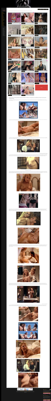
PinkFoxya (23, 71)
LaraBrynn (10, 23)
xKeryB (36, 23)
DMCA (47, 398)
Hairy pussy (3, 19)
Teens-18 (3, 22)
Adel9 (9, 35)
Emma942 (10, 71)
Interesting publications (4, 35)
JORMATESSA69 (37, 47)
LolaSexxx (10, 47)
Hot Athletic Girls (4, 32)
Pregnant (3, 16)
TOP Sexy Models (4, 34)
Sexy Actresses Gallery (4, 30)
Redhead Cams (3, 13)
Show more (41, 87)
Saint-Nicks (10, 95)
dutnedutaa (37, 35)
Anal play (3, 24)
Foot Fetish (3, 25)
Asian (2, 14)
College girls (3, 17)
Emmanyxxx (23, 23)
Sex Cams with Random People (4, 28)
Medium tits (3, 20)
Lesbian (2, 15)
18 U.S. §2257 (49, 398)
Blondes (2, 12)
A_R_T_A (23, 35)
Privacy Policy (45, 398)
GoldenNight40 (23, 47)
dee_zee (9, 83)
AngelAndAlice (37, 83)
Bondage (3, 23)
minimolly (10, 59)
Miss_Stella (37, 71)
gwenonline (23, 83)
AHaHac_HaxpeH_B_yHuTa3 (38, 59)
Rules (46, 398)
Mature (2, 18)
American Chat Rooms (4, 29)
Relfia (22, 59)
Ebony (2, 21)
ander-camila (23, 95)
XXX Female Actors (4, 33)
